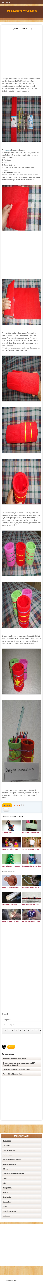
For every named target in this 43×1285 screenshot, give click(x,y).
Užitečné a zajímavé (9, 1164)
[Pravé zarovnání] (28, 1030)
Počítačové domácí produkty (12, 1160)
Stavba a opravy (8, 1155)
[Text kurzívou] (9, 1030)
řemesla (8, 150)
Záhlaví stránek (21, 1136)
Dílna (4, 1183)
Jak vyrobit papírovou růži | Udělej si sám (16, 1069)
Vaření (5, 1178)
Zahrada (5, 1169)
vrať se (8, 805)
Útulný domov (7, 1188)
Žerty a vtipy (7, 1202)
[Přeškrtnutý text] (16, 1030)
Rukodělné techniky (9, 1211)
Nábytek (5, 1192)
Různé (5, 1206)
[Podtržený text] (13, 1030)
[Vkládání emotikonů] (32, 1030)
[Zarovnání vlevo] (20, 1030)
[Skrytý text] (40, 1030)
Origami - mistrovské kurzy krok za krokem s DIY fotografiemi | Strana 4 (19, 1064)
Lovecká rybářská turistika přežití (13, 1174)
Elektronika (6, 1145)
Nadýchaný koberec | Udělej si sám (14, 1059)
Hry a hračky (7, 1197)
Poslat (11, 1047)
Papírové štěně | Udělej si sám (13, 1074)
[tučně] (5, 1030)
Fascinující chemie (9, 1150)
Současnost (6, 1216)
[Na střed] (24, 1030)
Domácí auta (7, 1141)
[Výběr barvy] (36, 1030)
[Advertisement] (21, 51)
